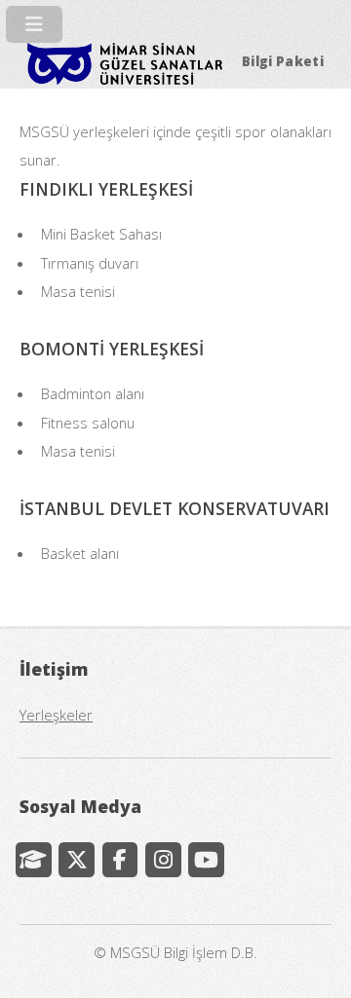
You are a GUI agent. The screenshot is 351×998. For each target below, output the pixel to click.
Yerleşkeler (56, 714)
